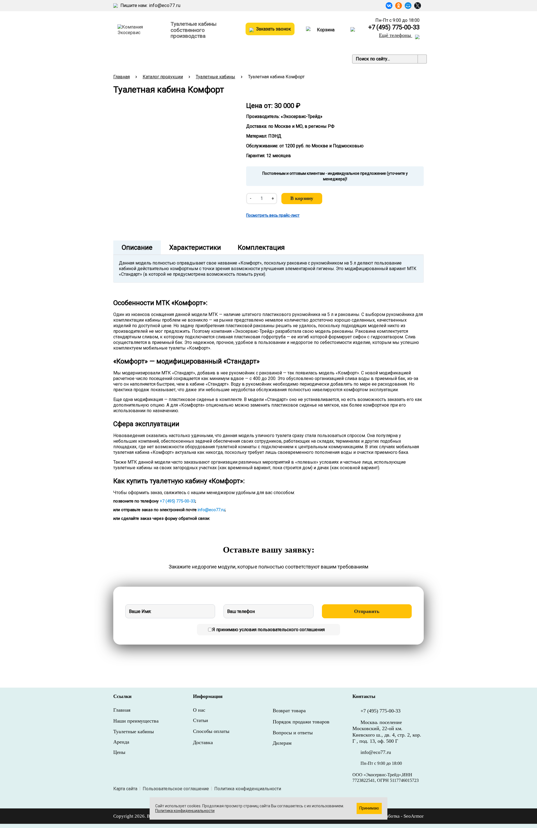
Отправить (367, 611)
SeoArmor (414, 816)
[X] (417, 5)
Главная (121, 76)
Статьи (259, 59)
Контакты (288, 59)
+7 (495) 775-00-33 (394, 27)
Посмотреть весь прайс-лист (273, 215)
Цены (235, 59)
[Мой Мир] (408, 5)
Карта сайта (125, 788)
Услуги (163, 59)
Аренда (121, 742)
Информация (200, 59)
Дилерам (282, 743)
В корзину (301, 198)
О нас (199, 710)
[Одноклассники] (398, 5)
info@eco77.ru (164, 5)
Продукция (129, 59)
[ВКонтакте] (389, 5)
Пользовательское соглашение (176, 788)
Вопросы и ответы (293, 732)
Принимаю (369, 808)
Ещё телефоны (395, 35)
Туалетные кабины (215, 76)
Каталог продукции (163, 76)
